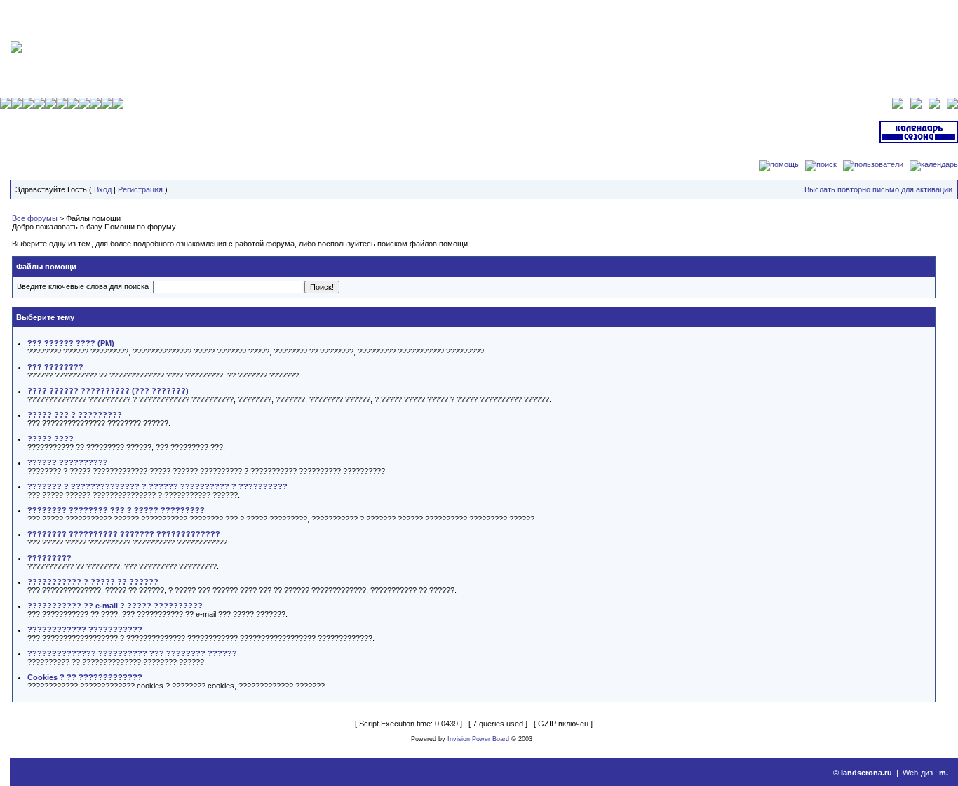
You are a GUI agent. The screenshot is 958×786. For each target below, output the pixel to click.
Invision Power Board (478, 738)
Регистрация (140, 189)
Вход (103, 189)
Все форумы (35, 218)
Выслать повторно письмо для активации (878, 189)
